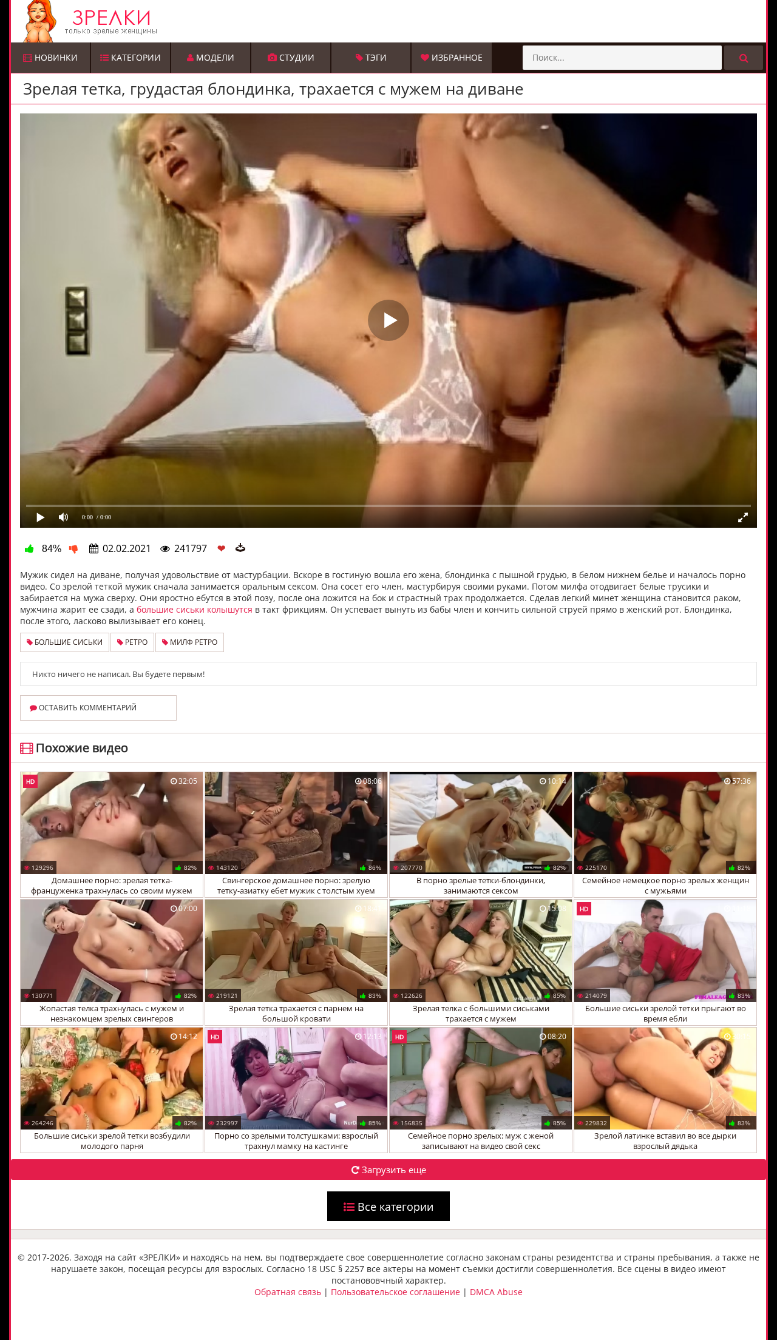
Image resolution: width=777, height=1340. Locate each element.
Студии (295, 57)
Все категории (394, 1206)
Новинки (55, 57)
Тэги (375, 57)
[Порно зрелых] (391, 21)
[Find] (743, 57)
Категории (135, 57)
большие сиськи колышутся (195, 609)
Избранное (456, 57)
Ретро (135, 642)
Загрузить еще (392, 1169)
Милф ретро (192, 642)
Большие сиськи (68, 642)
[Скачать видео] (240, 548)
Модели (214, 57)
